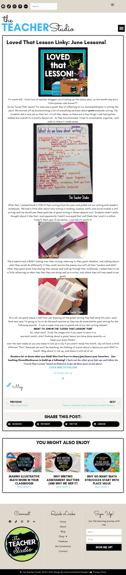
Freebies (63, 541)
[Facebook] (3, 6)
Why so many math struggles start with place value (102, 480)
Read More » (24, 487)
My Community (63, 546)
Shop (61, 536)
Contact (63, 551)
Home (63, 521)
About (63, 526)
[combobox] (43, 6)
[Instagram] (14, 6)
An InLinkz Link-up (63, 372)
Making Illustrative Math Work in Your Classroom (24, 480)
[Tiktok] (9, 6)
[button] (112, 4)
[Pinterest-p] (20, 6)
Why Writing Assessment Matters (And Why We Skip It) (63, 480)
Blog (63, 531)
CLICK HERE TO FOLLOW (63, 367)
